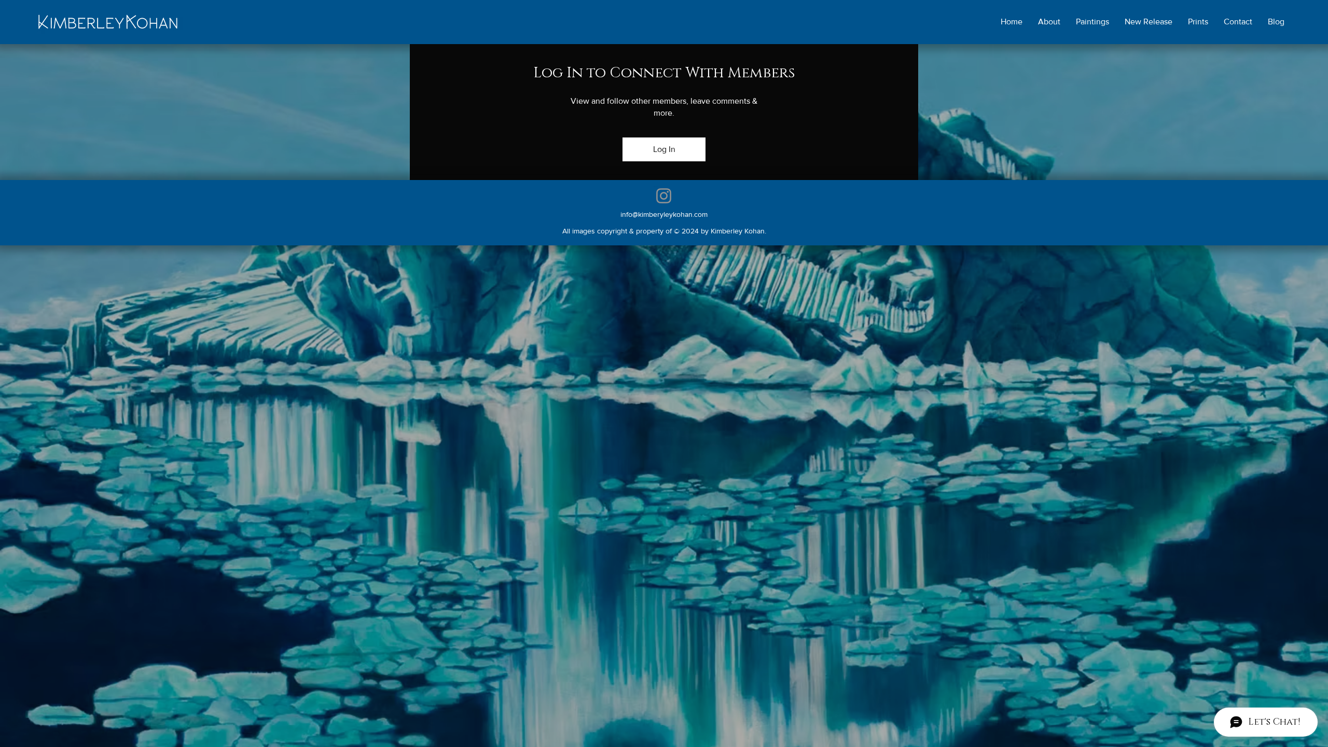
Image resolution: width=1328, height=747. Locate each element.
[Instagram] (664, 196)
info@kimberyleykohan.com (664, 214)
